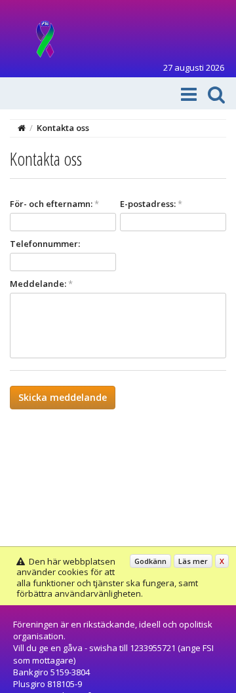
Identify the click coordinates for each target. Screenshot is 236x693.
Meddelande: (41, 284)
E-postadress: (151, 204)
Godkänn (150, 561)
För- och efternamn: (54, 204)
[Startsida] (22, 128)
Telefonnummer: (45, 244)
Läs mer (193, 561)
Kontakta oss (63, 128)
